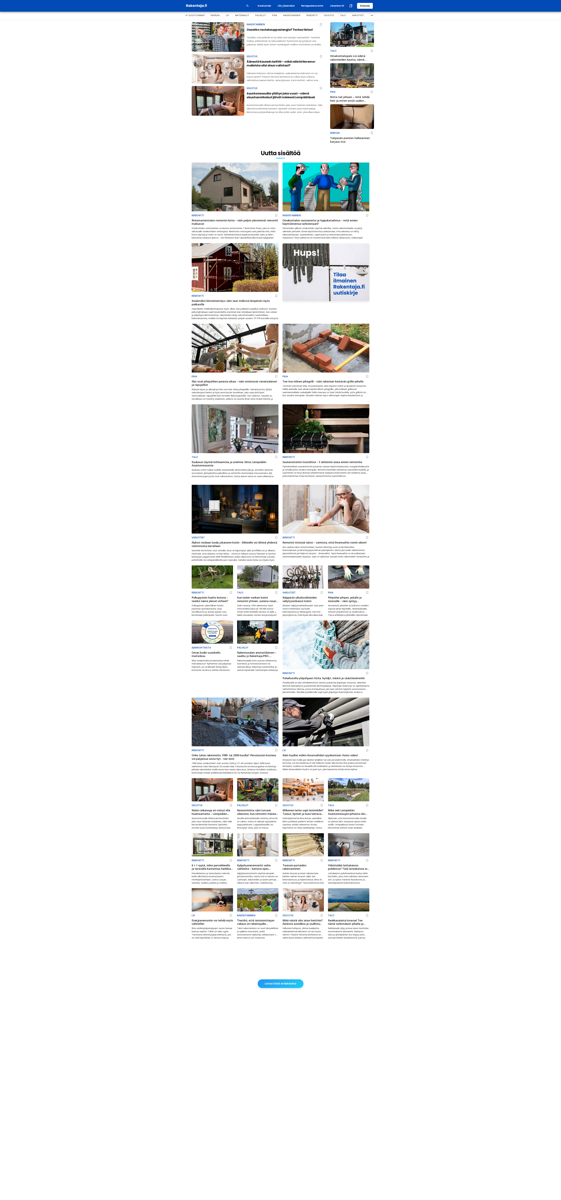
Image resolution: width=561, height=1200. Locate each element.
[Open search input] (247, 6)
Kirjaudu (365, 5)
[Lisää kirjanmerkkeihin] (372, 51)
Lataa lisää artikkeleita (280, 983)
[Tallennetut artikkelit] (351, 6)
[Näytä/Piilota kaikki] (371, 15)
